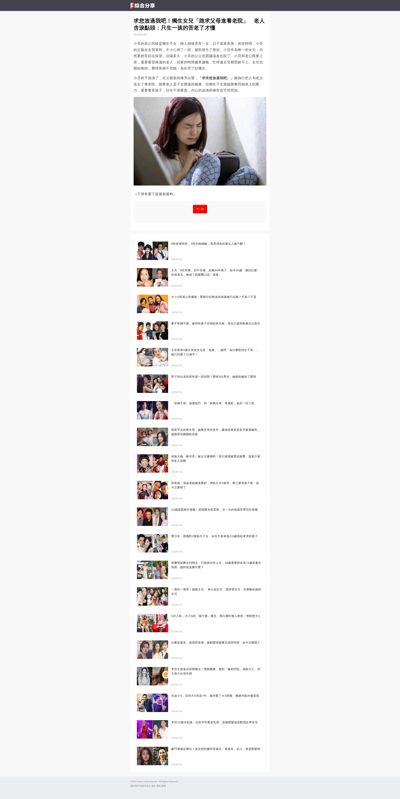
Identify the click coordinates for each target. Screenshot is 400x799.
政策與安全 (145, 786)
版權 (163, 786)
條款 (153, 786)
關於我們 (134, 786)
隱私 (158, 786)
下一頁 (200, 209)
